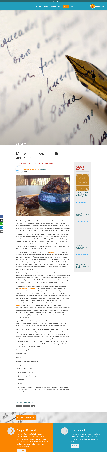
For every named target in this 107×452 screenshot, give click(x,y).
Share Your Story (55, 6)
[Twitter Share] (1, 220)
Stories (38, 6)
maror (66, 332)
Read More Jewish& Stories (26, 417)
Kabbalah (52, 252)
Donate (66, 6)
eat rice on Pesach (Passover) (27, 288)
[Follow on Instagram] (53, 1)
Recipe (33, 406)
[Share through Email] (1, 231)
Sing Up (74, 446)
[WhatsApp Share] (1, 223)
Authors (46, 6)
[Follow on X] (45, 1)
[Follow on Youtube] (58, 1)
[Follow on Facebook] (49, 1)
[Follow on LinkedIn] (62, 1)
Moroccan (19, 406)
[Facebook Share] (1, 216)
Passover (26, 406)
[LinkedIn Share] (1, 227)
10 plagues (63, 273)
